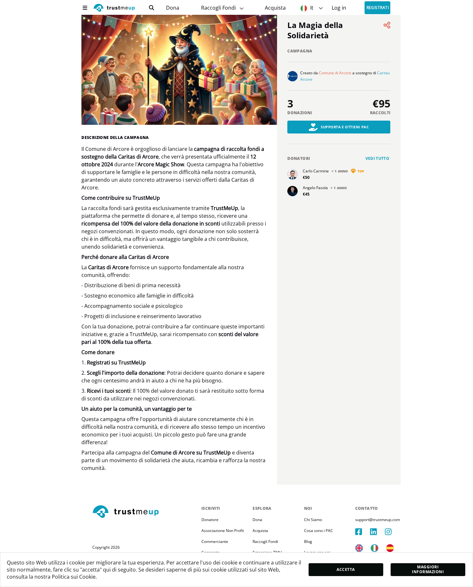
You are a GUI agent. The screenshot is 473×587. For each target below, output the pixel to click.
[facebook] (362, 532)
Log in (339, 7)
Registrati (377, 7)
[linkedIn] (377, 532)
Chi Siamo (313, 519)
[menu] (85, 7)
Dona (172, 7)
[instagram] (392, 532)
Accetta (346, 569)
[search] (151, 7)
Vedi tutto (378, 158)
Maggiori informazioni (428, 569)
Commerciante (214, 541)
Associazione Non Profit (222, 530)
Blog (308, 541)
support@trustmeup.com (377, 519)
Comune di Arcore (335, 73)
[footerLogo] (144, 512)
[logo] (114, 8)
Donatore (209, 519)
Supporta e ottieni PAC (345, 126)
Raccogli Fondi (218, 7)
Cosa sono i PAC (318, 530)
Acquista (275, 7)
